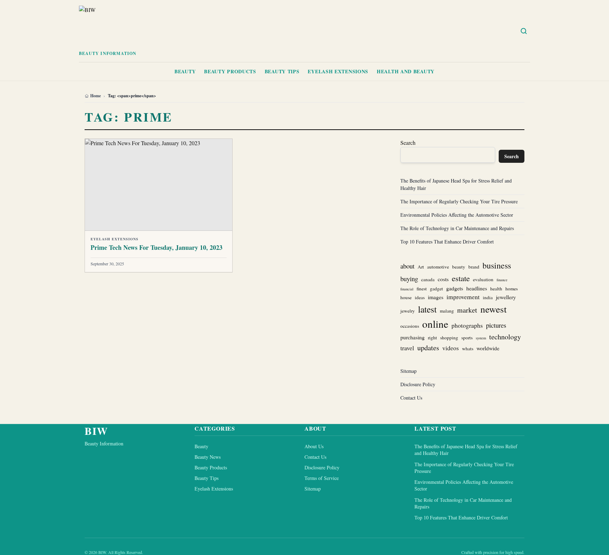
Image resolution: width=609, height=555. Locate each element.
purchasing (412, 337)
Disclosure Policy (417, 384)
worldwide (487, 348)
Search (408, 142)
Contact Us (411, 397)
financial (406, 288)
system (481, 337)
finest (422, 288)
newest (493, 308)
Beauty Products (230, 71)
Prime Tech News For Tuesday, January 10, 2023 (156, 247)
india (488, 297)
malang (447, 311)
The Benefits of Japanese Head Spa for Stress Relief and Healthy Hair (465, 449)
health (496, 288)
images (435, 297)
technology (505, 336)
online (435, 324)
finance (502, 279)
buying (409, 278)
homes (511, 288)
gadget (436, 288)
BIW (96, 430)
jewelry (407, 311)
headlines (476, 288)
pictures (496, 325)
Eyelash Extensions (338, 71)
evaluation (483, 279)
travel (407, 348)
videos (450, 348)
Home (95, 96)
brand (473, 267)
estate (461, 278)
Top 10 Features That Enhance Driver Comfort (447, 241)
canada (428, 279)
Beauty (185, 71)
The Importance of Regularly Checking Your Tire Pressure (459, 201)
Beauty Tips (282, 71)
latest (427, 309)
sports (467, 337)
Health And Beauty (406, 71)
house (406, 297)
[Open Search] (523, 31)
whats (467, 348)
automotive (438, 267)
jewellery (506, 297)
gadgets (454, 288)
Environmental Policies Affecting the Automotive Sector (456, 214)
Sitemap (408, 371)
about (407, 265)
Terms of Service (321, 478)
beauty (458, 267)
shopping (449, 337)
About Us (314, 446)
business (496, 265)
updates (428, 347)
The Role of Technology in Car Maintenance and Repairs (457, 228)
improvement (463, 297)
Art (421, 267)
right (432, 337)
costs (443, 279)
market (467, 310)
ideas (420, 297)
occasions (409, 326)
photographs (467, 325)
